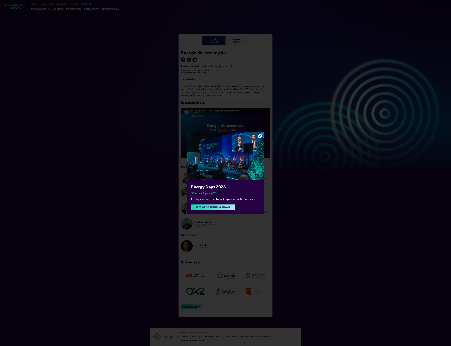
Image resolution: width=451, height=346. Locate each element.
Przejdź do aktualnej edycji (213, 207)
